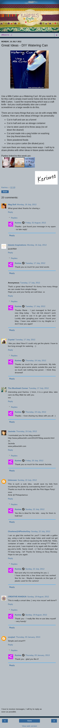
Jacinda (11, 431)
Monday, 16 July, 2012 (26, 204)
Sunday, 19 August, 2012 (38, 596)
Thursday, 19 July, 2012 (35, 360)
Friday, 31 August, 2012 (35, 223)
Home (29, 721)
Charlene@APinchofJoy (19, 531)
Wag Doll (12, 204)
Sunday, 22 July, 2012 (27, 480)
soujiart (11, 637)
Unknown (12, 480)
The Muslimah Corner (18, 388)
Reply (10, 212)
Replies (14, 218)
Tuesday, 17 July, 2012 (35, 263)
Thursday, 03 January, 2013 (28, 637)
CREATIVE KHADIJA (17, 596)
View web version (29, 726)
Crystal (11, 339)
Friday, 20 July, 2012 (34, 460)
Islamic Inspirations (17, 245)
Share (5, 192)
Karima (18, 223)
